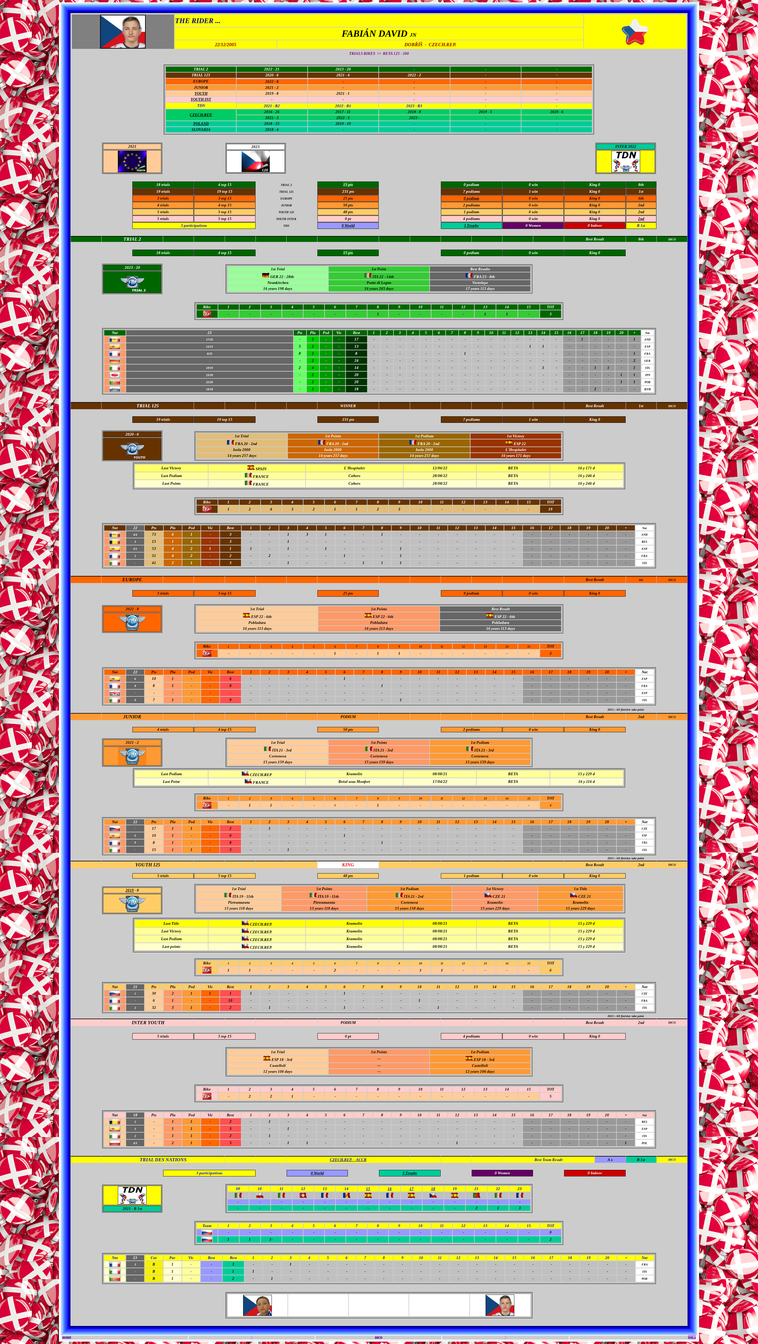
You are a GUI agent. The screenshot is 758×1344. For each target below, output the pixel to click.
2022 (130, 609)
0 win (533, 198)
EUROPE (201, 81)
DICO (672, 580)
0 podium (471, 593)
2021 (127, 1208)
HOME (66, 1337)
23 (520, 1188)
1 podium (471, 875)
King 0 (594, 198)
